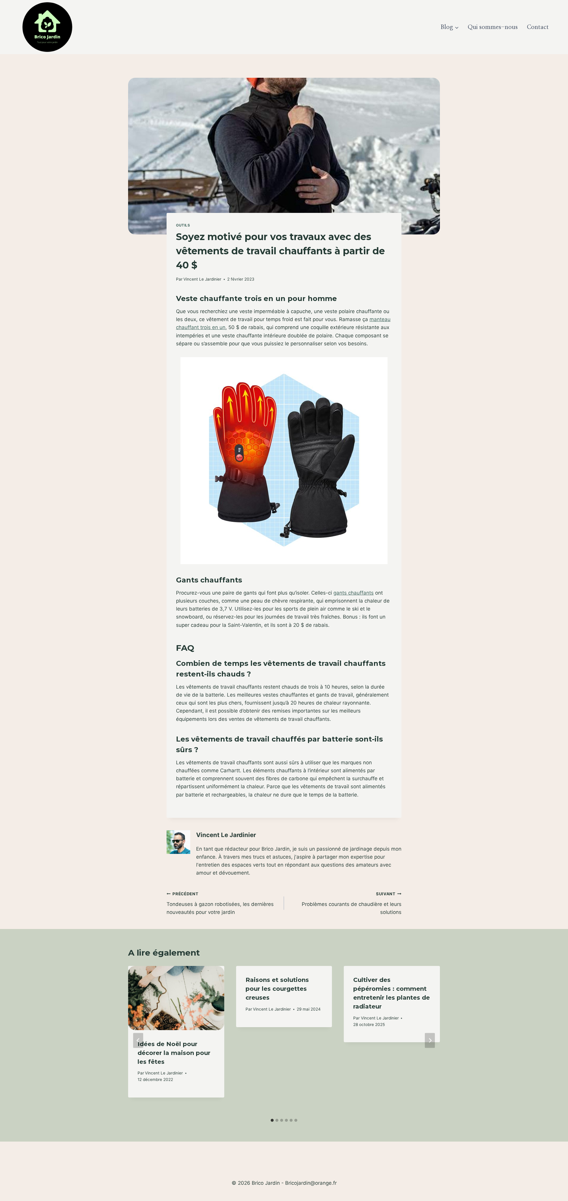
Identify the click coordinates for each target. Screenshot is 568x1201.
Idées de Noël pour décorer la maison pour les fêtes (174, 1052)
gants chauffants (353, 593)
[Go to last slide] (138, 1040)
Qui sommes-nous (493, 27)
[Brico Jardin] (47, 27)
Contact (538, 27)
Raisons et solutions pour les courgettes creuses (277, 988)
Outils (183, 225)
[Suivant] (430, 1040)
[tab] (272, 1120)
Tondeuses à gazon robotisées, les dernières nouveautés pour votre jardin (220, 903)
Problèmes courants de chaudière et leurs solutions (351, 903)
